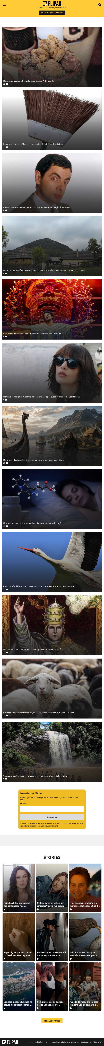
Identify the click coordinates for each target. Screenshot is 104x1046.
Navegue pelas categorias (52, 13)
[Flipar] (10, 1042)
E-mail (23, 803)
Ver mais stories (52, 1021)
